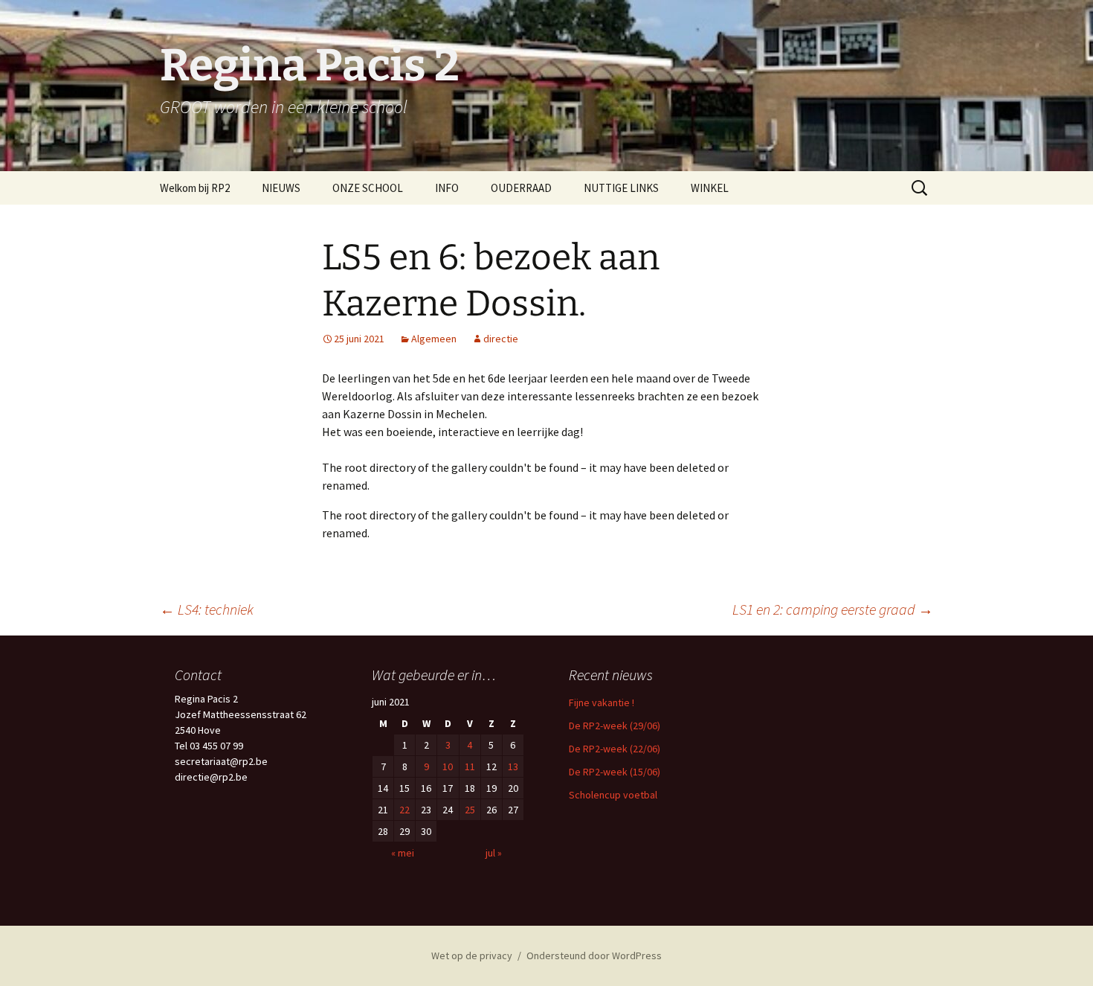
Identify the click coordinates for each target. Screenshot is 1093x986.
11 (470, 766)
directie (500, 338)
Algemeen (434, 338)
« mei (402, 852)
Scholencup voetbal (613, 794)
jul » (494, 852)
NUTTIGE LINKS (621, 188)
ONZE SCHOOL (367, 188)
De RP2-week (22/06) (614, 748)
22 (404, 809)
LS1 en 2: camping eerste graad (832, 609)
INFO (447, 188)
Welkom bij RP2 (195, 188)
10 (447, 766)
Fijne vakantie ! (601, 702)
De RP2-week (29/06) (614, 725)
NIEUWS (281, 188)
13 (513, 766)
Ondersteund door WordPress (594, 955)
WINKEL (710, 188)
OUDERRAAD (521, 188)
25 (470, 809)
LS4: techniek (207, 609)
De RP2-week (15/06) (614, 771)
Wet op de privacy (471, 955)
